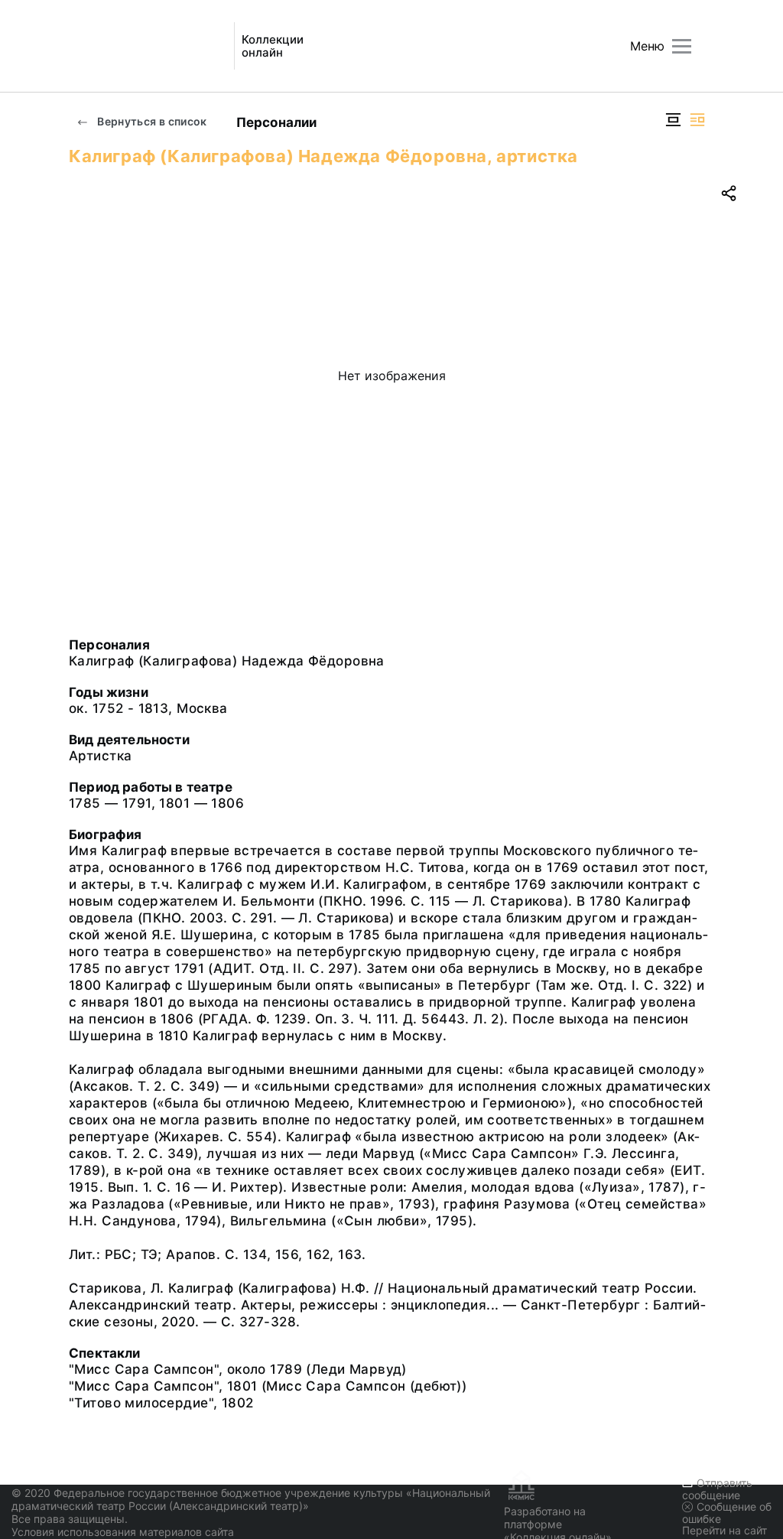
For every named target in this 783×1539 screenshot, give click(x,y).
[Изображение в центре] (673, 120)
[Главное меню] (681, 46)
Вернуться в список (151, 121)
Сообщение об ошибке (727, 1512)
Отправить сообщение (717, 1489)
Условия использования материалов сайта (122, 1531)
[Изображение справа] (697, 120)
